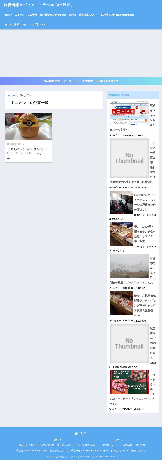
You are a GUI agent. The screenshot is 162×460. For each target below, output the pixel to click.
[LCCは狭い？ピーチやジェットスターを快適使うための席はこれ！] (133, 190)
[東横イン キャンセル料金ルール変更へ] (133, 101)
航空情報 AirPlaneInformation (117, 14)
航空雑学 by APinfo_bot (53, 14)
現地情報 (127, 445)
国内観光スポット (28, 445)
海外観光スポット (66, 445)
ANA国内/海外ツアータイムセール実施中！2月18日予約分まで (81, 81)
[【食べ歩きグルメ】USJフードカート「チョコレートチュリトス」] (133, 370)
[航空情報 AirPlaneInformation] (133, 324)
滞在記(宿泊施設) (87, 445)
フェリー (116, 445)
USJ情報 (32, 14)
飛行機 (105, 445)
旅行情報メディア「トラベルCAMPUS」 (39, 5)
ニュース (20, 14)
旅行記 (8, 14)
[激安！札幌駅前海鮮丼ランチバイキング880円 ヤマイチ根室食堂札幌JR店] (133, 291)
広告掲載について (88, 14)
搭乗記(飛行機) (47, 445)
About (72, 14)
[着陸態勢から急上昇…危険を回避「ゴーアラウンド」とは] (133, 254)
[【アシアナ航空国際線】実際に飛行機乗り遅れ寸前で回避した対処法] (133, 138)
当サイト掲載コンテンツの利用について (26, 24)
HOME (83, 433)
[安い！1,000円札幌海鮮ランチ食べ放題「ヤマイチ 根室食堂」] (133, 222)
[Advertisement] (81, 53)
